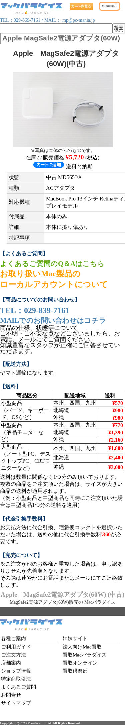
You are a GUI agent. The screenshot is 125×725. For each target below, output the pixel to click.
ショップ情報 (16, 671)
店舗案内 (11, 663)
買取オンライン (80, 663)
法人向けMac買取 (82, 646)
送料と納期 (79, 166)
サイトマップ (16, 703)
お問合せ (11, 695)
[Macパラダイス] (31, 12)
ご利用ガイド (16, 646)
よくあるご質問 (18, 687)
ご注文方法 (13, 655)
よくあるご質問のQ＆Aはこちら (52, 263)
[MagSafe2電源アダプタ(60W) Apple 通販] (63, 145)
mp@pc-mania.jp (78, 20)
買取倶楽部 (75, 671)
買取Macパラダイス (85, 655)
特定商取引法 (16, 679)
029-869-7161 (27, 20)
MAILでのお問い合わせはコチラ (53, 320)
